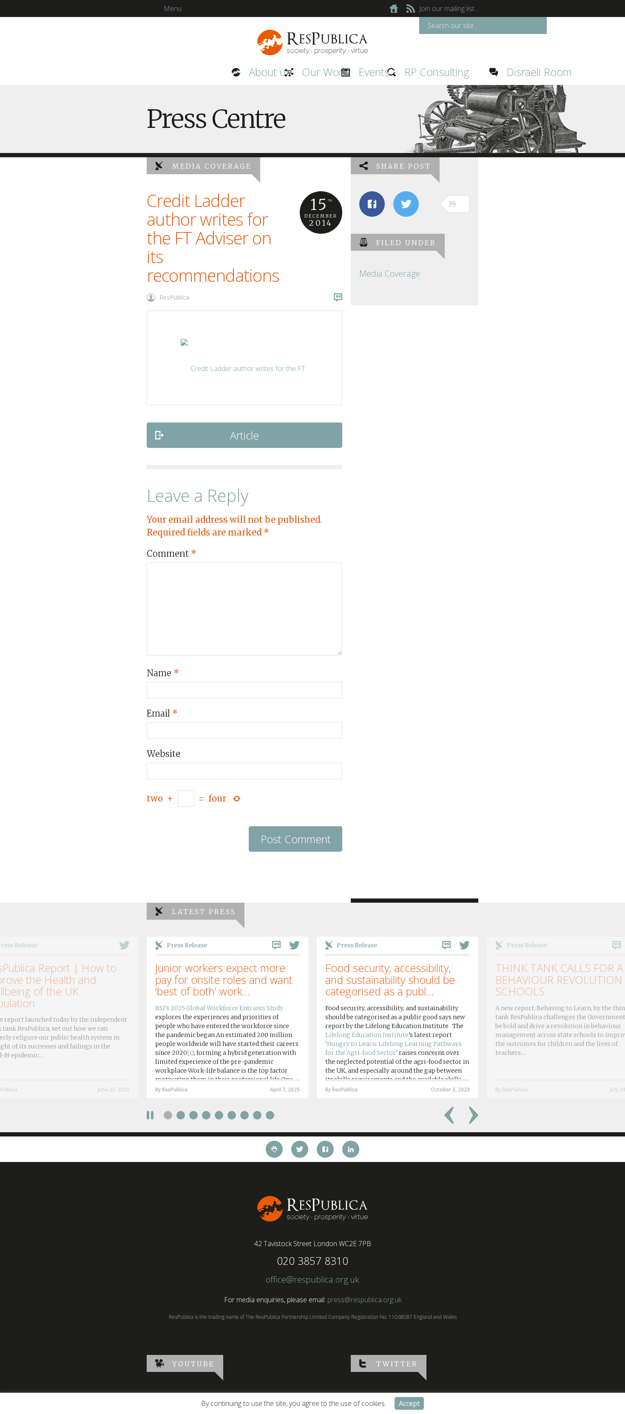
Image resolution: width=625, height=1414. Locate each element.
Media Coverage (212, 166)
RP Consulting (340, 72)
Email (162, 713)
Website (163, 753)
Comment (171, 553)
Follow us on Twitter (299, 1149)
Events (283, 72)
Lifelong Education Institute (367, 1035)
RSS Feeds (410, 8)
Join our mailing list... (448, 8)
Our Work (231, 72)
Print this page (274, 1149)
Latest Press (204, 911)
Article (244, 435)
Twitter (397, 1364)
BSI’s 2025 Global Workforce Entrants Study (219, 1008)
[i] (190, 1053)
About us (177, 72)
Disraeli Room (442, 72)
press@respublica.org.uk (364, 1299)
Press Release (187, 945)
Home (393, 8)
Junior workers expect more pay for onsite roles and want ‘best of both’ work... (224, 979)
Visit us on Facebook (325, 1149)
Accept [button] (409, 1403)
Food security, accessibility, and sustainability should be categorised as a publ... (390, 979)
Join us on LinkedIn (350, 1149)
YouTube (193, 1364)
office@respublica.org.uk (312, 1279)
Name (163, 673)
